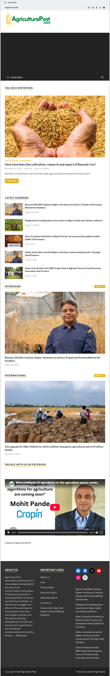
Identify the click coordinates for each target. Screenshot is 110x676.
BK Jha (29, 168)
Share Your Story (48, 592)
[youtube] (104, 7)
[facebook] (96, 7)
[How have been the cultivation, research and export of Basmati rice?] (55, 128)
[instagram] (100, 7)
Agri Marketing (11, 161)
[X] (92, 570)
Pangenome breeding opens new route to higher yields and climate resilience (64, 220)
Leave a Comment (41, 168)
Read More (10, 180)
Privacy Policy (47, 587)
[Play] (8, 532)
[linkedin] (89, 7)
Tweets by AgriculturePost (18, 542)
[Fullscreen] (101, 532)
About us (44, 577)
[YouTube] (98, 570)
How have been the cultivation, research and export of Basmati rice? (50, 164)
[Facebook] (78, 570)
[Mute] (96, 532)
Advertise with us (49, 597)
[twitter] (93, 7)
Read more (21, 635)
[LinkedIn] (85, 570)
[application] (55, 507)
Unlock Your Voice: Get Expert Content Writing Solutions (52, 611)
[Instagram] (78, 577)
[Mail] (85, 577)
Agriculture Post (28, 671)
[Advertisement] (55, 53)
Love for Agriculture (96, 671)
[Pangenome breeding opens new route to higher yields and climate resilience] (14, 220)
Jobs (42, 582)
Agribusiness (25, 161)
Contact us (45, 602)
